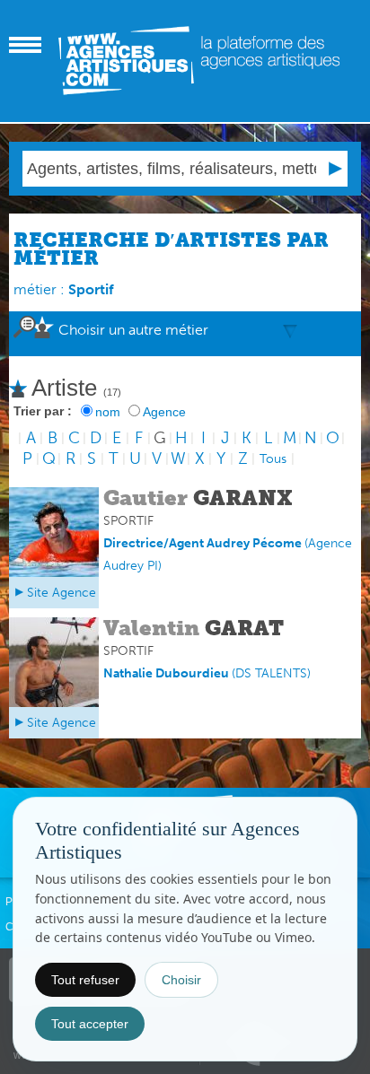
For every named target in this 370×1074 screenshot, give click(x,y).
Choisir (181, 980)
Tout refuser (85, 980)
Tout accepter (89, 1024)
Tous (273, 459)
